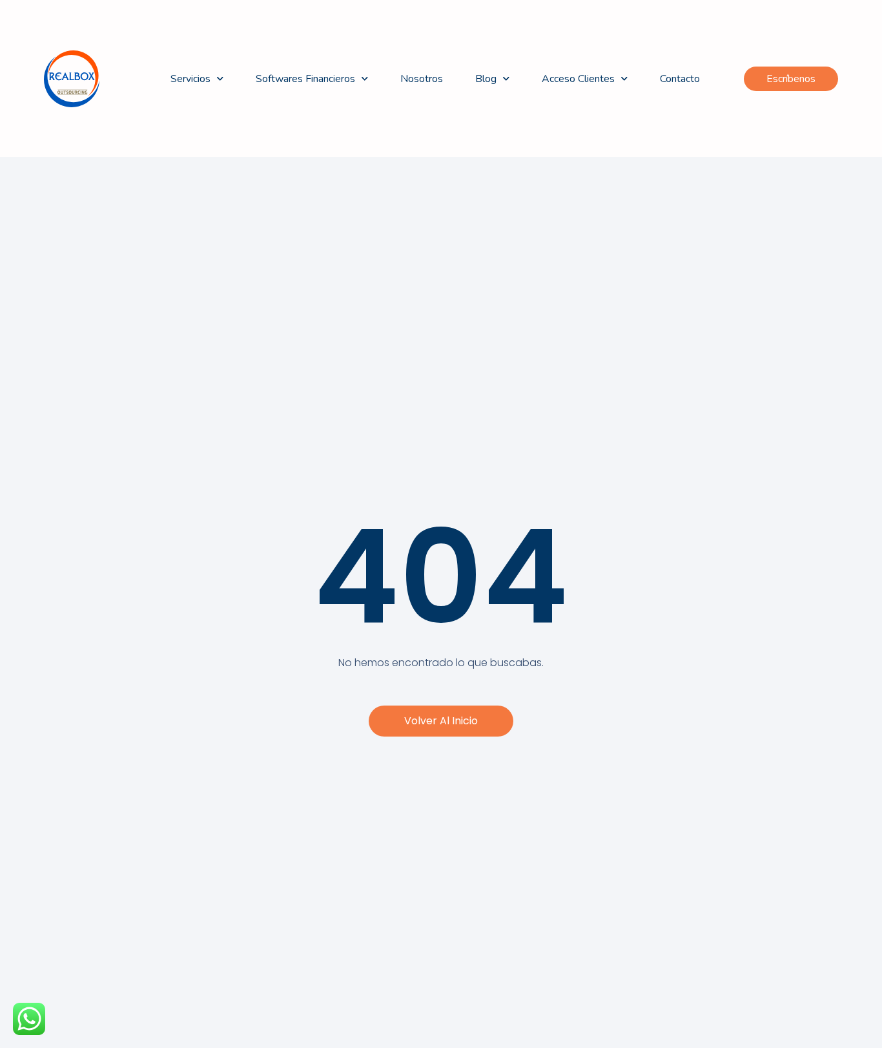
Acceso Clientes (578, 79)
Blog (486, 79)
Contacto (680, 79)
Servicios (190, 79)
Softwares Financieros (305, 79)
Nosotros (421, 79)
